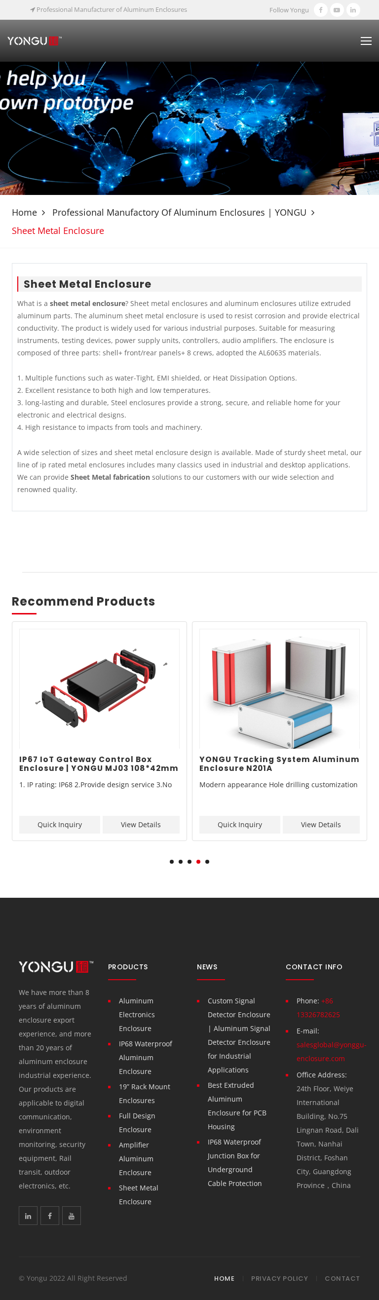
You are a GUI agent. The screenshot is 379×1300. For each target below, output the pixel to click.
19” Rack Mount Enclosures (144, 1093)
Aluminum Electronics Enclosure (137, 1014)
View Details (141, 824)
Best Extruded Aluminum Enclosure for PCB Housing (237, 1105)
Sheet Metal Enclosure (138, 1194)
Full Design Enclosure (137, 1122)
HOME (224, 1278)
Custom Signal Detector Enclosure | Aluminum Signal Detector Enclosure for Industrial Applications (239, 1035)
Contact (342, 1278)
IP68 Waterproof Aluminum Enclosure (145, 1057)
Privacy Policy (279, 1278)
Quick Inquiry (60, 824)
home (24, 212)
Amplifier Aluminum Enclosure (136, 1158)
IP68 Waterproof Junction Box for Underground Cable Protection (235, 1162)
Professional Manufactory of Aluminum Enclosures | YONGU (179, 212)
